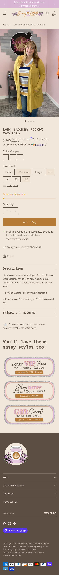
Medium (24, 172)
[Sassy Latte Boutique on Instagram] (10, 524)
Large (38, 172)
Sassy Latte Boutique (30, 543)
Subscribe (50, 513)
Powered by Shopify (12, 555)
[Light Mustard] (13, 157)
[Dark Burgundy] (20, 157)
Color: (11, 151)
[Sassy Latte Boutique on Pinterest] (15, 524)
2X (16, 179)
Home (6, 24)
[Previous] (4, 4)
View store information (17, 239)
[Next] (54, 4)
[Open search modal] (48, 13)
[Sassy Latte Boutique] (27, 13)
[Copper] (6, 157)
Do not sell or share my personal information (23, 552)
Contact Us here (26, 327)
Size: (9, 166)
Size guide (12, 185)
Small (9, 172)
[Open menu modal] (4, 13)
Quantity (8, 204)
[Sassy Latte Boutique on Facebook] (5, 524)
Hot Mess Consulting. (26, 549)
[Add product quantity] (15, 211)
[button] (29, 144)
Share (10, 256)
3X (26, 179)
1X (7, 179)
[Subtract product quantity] (6, 211)
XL (50, 172)
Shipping (8, 247)
